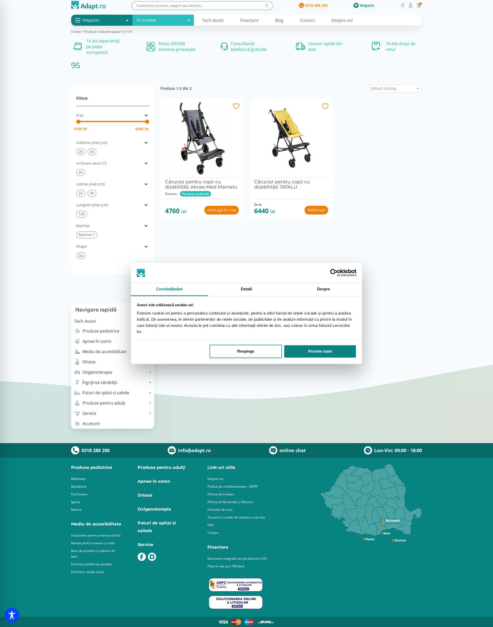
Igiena (75, 502)
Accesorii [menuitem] (91, 423)
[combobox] (395, 88)
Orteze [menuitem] (89, 362)
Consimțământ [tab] (169, 289)
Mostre (76, 509)
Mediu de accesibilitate (96, 524)
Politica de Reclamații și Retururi (230, 502)
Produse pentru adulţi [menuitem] (103, 403)
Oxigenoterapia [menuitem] (97, 372)
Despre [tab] (323, 289)
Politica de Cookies (220, 494)
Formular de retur (220, 509)
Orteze (145, 495)
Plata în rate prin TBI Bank (225, 566)
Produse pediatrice (91, 467)
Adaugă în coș (221, 210)
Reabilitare (79, 486)
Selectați (316, 210)
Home (76, 31)
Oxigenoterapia (154, 509)
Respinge (245, 351)
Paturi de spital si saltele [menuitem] (105, 393)
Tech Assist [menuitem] (85, 321)
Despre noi (342, 20)
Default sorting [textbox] (383, 88)
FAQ (210, 525)
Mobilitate (78, 479)
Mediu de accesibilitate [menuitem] (104, 351)
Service (145, 544)
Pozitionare (79, 494)
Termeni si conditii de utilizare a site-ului (236, 517)
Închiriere (146, 20)
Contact (307, 20)
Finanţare (249, 20)
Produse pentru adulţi (161, 467)
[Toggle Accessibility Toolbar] (12, 615)
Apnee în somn (154, 481)
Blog (279, 20)
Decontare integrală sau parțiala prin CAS (237, 558)
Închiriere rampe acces (87, 572)
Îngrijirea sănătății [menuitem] (99, 382)
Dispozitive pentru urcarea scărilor (96, 535)
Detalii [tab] (246, 289)
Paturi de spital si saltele (157, 527)
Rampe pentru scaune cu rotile (93, 543)
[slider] (78, 122)
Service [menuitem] (89, 413)
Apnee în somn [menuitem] (96, 341)
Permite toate (320, 351)
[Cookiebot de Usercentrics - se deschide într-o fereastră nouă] (333, 273)
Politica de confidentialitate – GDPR (232, 486)
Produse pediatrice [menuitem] (100, 331)
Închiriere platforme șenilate (91, 564)
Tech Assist (213, 20)
